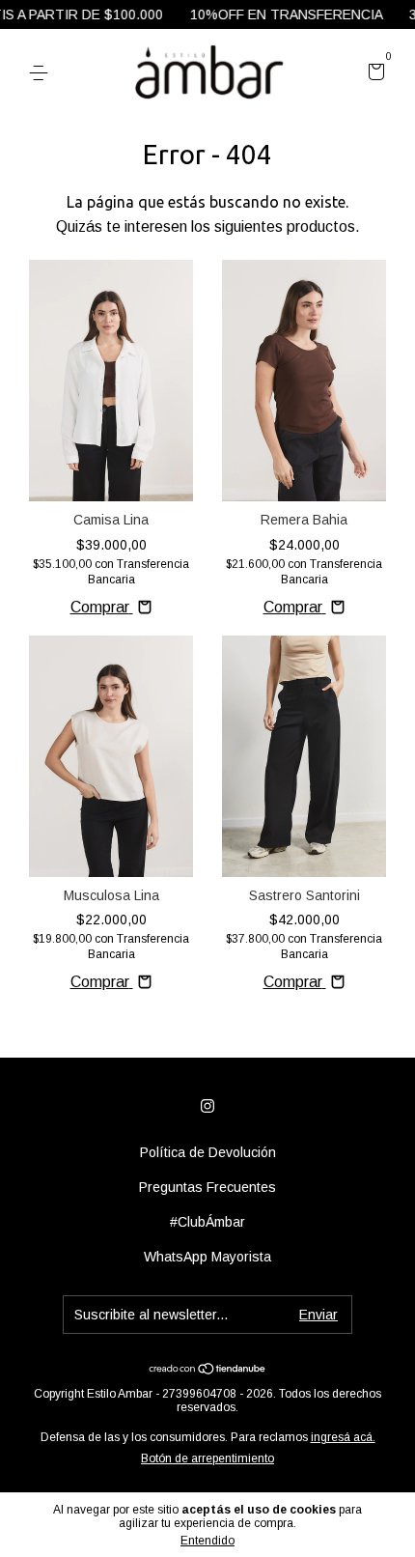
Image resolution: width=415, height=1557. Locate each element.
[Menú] (42, 73)
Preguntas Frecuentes (207, 1187)
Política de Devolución (208, 1152)
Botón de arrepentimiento (207, 1458)
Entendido (207, 1540)
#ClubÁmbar (207, 1222)
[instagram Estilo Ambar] (207, 1106)
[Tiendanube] (208, 1370)
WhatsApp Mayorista (207, 1256)
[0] (373, 74)
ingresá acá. (343, 1437)
